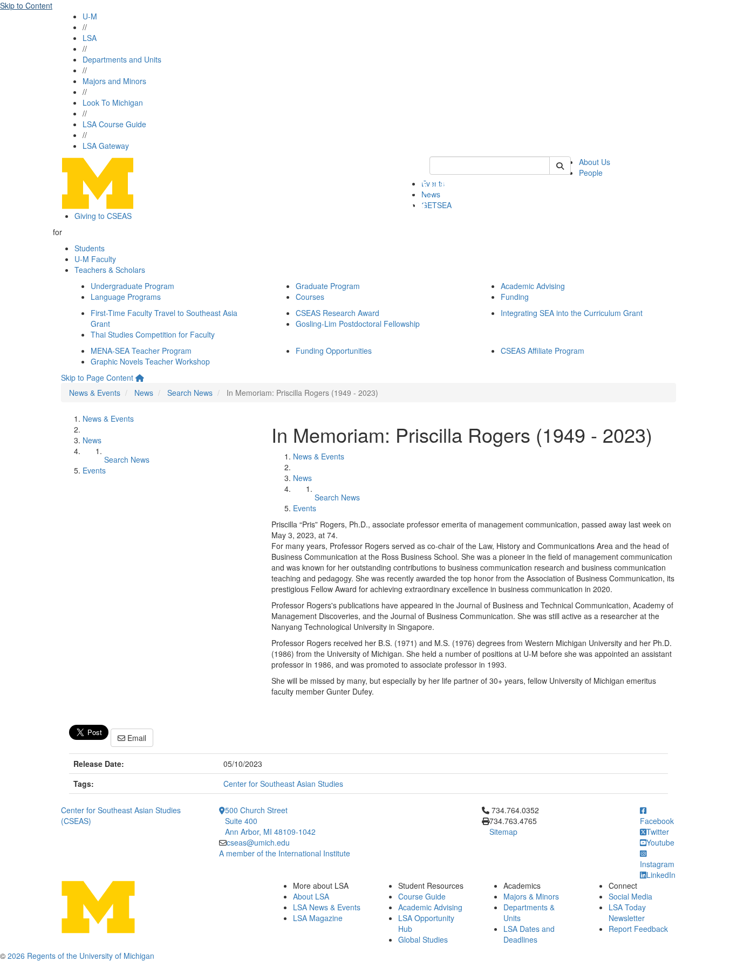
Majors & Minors (531, 896)
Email (135, 737)
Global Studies (423, 939)
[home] (139, 377)
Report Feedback (638, 928)
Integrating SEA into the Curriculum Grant (572, 312)
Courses (310, 296)
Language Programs (126, 296)
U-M (90, 16)
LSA (90, 37)
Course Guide (422, 896)
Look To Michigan (113, 102)
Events (94, 470)
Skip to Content (26, 5)
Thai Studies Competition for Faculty (153, 334)
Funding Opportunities (334, 350)
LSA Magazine (318, 917)
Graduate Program (328, 285)
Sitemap (503, 831)
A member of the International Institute (284, 853)
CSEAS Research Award (337, 312)
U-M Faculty (95, 258)
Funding (515, 296)
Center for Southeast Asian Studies (283, 783)
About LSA (311, 896)
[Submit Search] (560, 165)
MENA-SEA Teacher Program (141, 350)
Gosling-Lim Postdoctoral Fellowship (358, 323)
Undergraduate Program (132, 285)
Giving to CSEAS (103, 215)
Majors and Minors (114, 80)
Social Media (630, 896)
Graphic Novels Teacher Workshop (150, 361)
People (591, 172)
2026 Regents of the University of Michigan (81, 955)
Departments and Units (122, 59)
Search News (190, 392)
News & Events (94, 392)
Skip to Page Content (97, 377)
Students (89, 248)
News (143, 392)
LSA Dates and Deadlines (529, 934)
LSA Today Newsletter (627, 912)
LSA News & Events (326, 907)
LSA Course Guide (114, 124)
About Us (594, 161)
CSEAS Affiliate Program (542, 350)
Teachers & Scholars (109, 269)
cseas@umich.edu (258, 842)
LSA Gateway (106, 145)
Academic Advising (533, 285)
